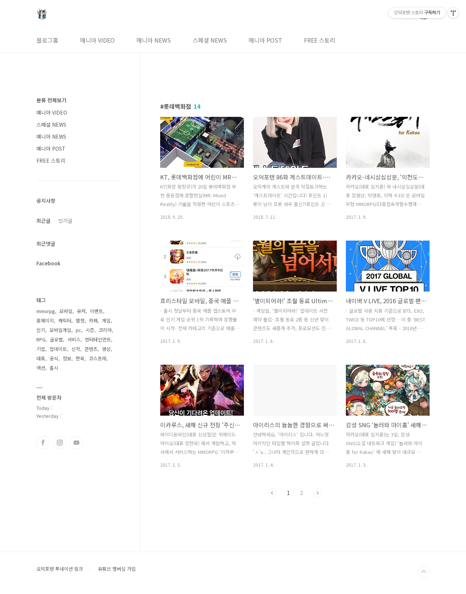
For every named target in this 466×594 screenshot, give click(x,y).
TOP (424, 572)
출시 (54, 367)
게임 (106, 320)
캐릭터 (64, 320)
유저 (81, 311)
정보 (67, 358)
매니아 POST (265, 40)
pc (78, 329)
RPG (41, 339)
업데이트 (58, 348)
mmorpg (45, 311)
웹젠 (80, 320)
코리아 (105, 329)
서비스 (73, 339)
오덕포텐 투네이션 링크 (59, 569)
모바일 (65, 311)
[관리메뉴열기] (453, 12)
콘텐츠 (91, 348)
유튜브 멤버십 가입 (117, 569)
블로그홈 (47, 40)
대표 (40, 358)
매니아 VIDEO (97, 40)
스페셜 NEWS (210, 40)
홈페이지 (45, 320)
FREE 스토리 (319, 40)
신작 (75, 348)
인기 (40, 329)
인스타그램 (59, 442)
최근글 (43, 220)
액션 (40, 367)
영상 (106, 348)
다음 (317, 492)
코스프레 (97, 358)
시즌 (90, 329)
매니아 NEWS (154, 40)
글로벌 (56, 339)
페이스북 (43, 442)
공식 (54, 358)
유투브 (76, 442)
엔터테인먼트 (98, 339)
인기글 (65, 220)
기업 (40, 348)
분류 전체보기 (51, 100)
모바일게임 (60, 329)
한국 (80, 358)
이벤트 (96, 311)
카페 (93, 320)
